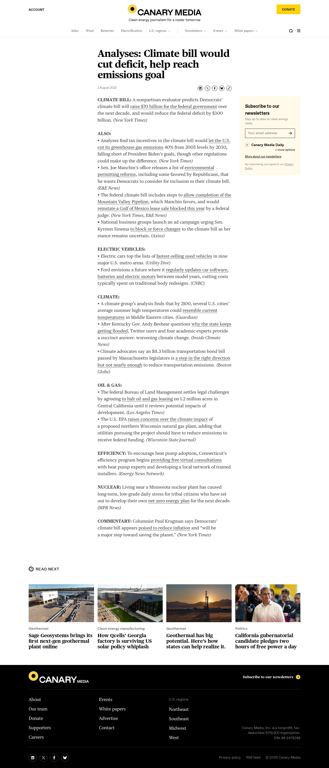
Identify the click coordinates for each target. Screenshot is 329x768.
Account (36, 10)
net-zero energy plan (169, 500)
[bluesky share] (221, 88)
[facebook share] (214, 88)
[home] (164, 9)
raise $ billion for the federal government (173, 106)
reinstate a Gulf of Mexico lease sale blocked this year (151, 208)
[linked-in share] (200, 88)
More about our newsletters (263, 157)
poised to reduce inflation (164, 528)
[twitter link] (43, 758)
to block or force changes (155, 229)
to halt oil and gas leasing (147, 398)
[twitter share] (207, 88)
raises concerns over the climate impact (168, 419)
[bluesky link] (65, 758)
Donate (288, 10)
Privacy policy (230, 757)
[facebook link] (54, 758)
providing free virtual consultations (186, 460)
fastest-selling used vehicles (184, 256)
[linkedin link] (33, 758)
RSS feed (253, 757)
